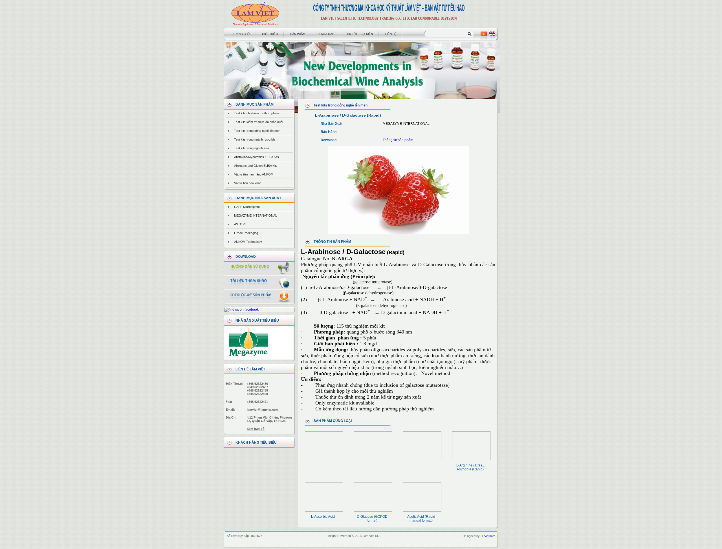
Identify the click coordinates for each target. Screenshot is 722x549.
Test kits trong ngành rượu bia (254, 139)
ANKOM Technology (248, 241)
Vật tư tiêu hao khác (247, 183)
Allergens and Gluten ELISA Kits (256, 165)
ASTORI (240, 224)
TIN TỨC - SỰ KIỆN (360, 33)
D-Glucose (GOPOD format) (372, 519)
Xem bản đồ (256, 428)
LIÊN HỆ (391, 33)
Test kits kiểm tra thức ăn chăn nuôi (258, 122)
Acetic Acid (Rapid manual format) (421, 519)
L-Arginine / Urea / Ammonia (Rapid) (470, 467)
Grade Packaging (246, 233)
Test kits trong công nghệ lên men (257, 130)
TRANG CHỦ (241, 33)
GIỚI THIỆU (270, 33)
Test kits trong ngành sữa (251, 148)
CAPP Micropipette (247, 206)
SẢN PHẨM (297, 33)
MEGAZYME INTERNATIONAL (255, 215)
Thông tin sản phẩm (398, 140)
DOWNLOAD (326, 33)
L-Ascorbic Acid (323, 517)
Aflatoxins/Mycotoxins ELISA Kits (256, 157)
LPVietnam (488, 536)
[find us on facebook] (241, 310)
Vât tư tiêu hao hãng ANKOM (253, 174)
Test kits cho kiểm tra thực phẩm (256, 113)
